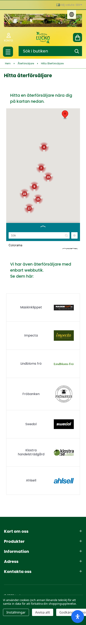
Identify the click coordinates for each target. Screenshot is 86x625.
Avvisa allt (42, 612)
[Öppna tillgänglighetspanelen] (77, 616)
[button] (65, 115)
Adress (11, 561)
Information (16, 551)
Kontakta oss (17, 571)
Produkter (14, 541)
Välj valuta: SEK (70, 5)
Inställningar (16, 612)
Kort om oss (16, 531)
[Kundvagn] (77, 37)
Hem (8, 63)
